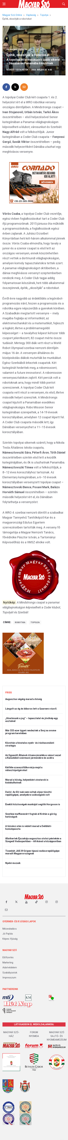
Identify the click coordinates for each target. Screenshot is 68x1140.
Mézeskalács (9, 928)
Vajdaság (31, 15)
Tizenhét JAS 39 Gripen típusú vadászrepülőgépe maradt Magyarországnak (32, 852)
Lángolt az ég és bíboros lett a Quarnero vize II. (31, 708)
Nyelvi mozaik (12, 863)
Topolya (44, 15)
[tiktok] (36, 902)
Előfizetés (8, 957)
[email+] (6, 909)
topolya (35, 622)
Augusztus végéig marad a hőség (23, 699)
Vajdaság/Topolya (16, 49)
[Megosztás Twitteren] (15, 87)
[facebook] (6, 902)
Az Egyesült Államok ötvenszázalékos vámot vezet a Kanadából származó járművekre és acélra (33, 756)
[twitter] (16, 902)
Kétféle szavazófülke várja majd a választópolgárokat (23, 769)
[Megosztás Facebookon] (6, 87)
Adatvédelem (9, 967)
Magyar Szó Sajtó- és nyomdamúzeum (57, 1036)
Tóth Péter (21, 70)
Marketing (7, 962)
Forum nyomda (34, 1034)
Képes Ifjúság (9, 938)
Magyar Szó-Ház (11, 1034)
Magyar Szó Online (12, 15)
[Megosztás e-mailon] (24, 87)
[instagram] (46, 902)
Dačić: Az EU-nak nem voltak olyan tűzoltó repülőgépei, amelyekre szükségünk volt (28, 793)
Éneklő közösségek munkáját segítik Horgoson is (32, 804)
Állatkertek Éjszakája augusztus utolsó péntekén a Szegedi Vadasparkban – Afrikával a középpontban (33, 840)
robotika (20, 622)
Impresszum (9, 977)
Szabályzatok (9, 972)
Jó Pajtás (7, 933)
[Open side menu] (3, 4)
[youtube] (26, 902)
